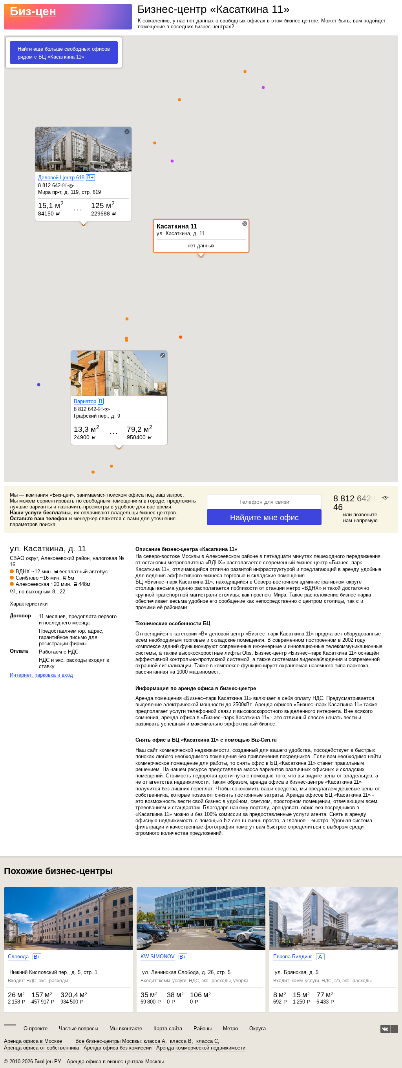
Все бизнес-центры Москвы (108, 1041)
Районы (203, 1028)
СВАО (17, 558)
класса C (207, 1041)
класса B (181, 1041)
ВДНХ (23, 572)
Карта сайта (167, 1028)
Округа (257, 1028)
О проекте (36, 1028)
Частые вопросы (78, 1028)
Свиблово (27, 578)
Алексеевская (32, 584)
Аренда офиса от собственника (41, 1048)
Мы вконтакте (126, 1028)
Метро (230, 1028)
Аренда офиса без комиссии (118, 1048)
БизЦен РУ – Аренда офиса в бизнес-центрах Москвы (99, 1061)
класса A (154, 1041)
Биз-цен (33, 11)
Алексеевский (57, 558)
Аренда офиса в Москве (33, 1041)
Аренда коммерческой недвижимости (200, 1048)
